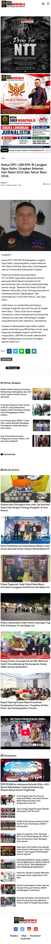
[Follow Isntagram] (29, 929)
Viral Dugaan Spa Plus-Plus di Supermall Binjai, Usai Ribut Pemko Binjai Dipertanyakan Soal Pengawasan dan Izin (32, 800)
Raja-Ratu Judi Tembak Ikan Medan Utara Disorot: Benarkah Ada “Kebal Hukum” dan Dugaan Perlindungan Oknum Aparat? (33, 851)
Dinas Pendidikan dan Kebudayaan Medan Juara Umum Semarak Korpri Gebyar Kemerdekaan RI (25, 547)
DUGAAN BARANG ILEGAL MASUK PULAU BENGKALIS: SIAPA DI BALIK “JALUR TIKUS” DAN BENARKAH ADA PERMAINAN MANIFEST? (33, 863)
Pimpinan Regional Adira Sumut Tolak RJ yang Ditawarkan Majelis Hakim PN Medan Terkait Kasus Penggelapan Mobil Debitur (15, 410)
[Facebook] (9, 351)
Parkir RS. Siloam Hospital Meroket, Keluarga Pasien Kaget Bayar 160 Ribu (33, 875)
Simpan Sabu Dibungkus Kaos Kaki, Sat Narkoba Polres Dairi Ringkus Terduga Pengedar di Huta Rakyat (25, 507)
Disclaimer (35, 935)
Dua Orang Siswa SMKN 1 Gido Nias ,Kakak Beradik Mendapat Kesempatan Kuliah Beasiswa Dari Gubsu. (15, 424)
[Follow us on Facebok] (16, 929)
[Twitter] (15, 351)
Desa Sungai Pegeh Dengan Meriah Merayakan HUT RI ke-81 (33, 810)
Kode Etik (25, 938)
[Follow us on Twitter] (22, 929)
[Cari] (43, 3)
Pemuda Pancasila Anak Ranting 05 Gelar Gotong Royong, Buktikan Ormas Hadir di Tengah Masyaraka (33, 900)
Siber (24, 935)
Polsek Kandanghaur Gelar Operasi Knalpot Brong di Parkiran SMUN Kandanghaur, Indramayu (33, 887)
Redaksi (14, 935)
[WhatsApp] (27, 351)
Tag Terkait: (6, 359)
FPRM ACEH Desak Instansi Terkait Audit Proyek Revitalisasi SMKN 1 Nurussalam (33, 823)
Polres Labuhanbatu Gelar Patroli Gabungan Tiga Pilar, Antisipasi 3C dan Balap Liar (25, 624)
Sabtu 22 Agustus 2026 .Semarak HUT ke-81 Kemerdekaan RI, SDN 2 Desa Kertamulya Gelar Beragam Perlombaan (33, 838)
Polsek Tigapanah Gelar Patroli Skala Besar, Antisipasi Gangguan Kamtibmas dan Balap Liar (25, 586)
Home (3, 158)
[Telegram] (34, 351)
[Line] (21, 351)
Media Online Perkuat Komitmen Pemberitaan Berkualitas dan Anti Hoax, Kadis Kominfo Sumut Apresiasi (16, 393)
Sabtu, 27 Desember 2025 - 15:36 (11, 185)
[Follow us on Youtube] (36, 929)
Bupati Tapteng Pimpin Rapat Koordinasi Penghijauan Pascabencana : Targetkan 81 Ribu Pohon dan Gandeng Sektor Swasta (24, 705)
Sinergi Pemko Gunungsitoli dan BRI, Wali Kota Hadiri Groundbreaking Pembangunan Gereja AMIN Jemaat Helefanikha (24, 664)
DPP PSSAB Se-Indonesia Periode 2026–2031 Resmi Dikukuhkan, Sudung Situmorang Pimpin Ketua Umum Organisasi (25, 787)
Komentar (47, 184)
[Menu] (49, 3)
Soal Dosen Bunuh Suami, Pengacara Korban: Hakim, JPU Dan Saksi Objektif (15, 438)
